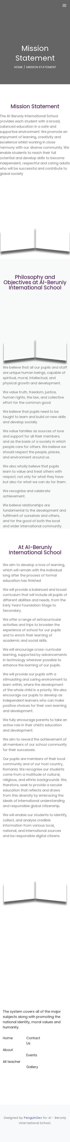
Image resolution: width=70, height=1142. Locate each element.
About (8, 1049)
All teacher (12, 1061)
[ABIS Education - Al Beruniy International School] (10, 5)
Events (31, 1055)
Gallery (32, 1067)
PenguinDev (33, 1118)
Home (8, 1038)
